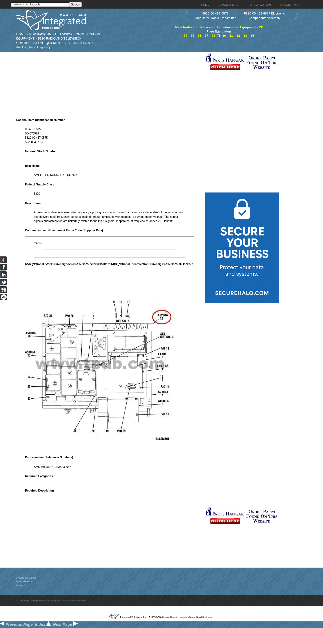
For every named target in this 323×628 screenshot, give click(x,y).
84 (252, 35)
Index (40, 624)
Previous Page (18, 624)
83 (245, 35)
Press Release (24, 581)
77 (206, 35)
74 (185, 35)
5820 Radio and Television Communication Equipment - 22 (219, 27)
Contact (20, 585)
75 (192, 35)
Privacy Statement (26, 578)
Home (20, 34)
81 (231, 35)
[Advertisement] (109, 83)
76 (199, 35)
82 (238, 35)
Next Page (63, 624)
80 (224, 35)
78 (213, 35)
